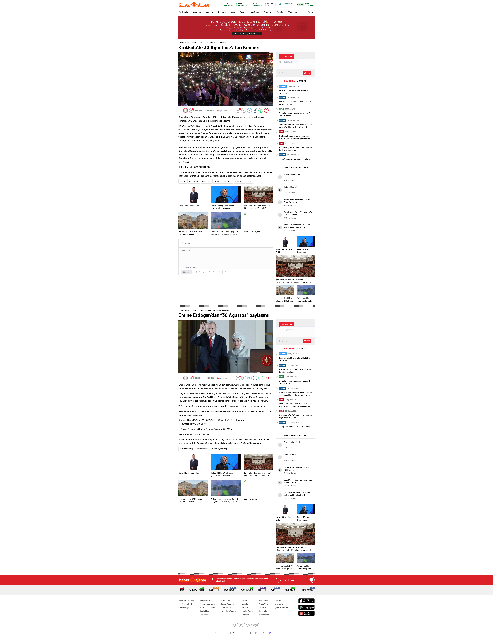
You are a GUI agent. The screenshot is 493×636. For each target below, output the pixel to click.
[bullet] (213, 272)
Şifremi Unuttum (282, 607)
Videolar (268, 12)
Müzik (217, 181)
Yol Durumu (290, 589)
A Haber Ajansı (183, 42)
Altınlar (245, 600)
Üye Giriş (278, 600)
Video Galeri (264, 604)
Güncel (182, 181)
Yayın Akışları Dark (207, 604)
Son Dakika (183, 12)
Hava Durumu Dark (186, 600)
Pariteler (275, 589)
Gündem (209, 12)
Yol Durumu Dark (185, 604)
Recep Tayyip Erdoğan (220, 449)
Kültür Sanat (193, 181)
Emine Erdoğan (202, 449)
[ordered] (209, 272)
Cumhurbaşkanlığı (186, 449)
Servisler (197, 12)
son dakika (239, 181)
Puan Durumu (247, 589)
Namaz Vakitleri (196, 589)
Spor (233, 12)
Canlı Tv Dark (205, 600)
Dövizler (245, 604)
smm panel (204, 614)
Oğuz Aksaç (227, 181)
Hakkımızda (219, 633)
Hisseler (262, 589)
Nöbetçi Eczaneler (207, 607)
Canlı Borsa (225, 600)
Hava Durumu (230, 589)
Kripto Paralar (307, 589)
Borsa (181, 589)
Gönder (186, 272)
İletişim (227, 633)
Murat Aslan (206, 181)
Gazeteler (292, 12)
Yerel (249, 181)
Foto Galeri (254, 12)
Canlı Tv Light (184, 607)
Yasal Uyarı (274, 633)
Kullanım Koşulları (262, 633)
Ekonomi (222, 12)
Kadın (242, 12)
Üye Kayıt (279, 604)
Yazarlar (280, 12)
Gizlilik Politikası (237, 633)
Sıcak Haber (264, 614)
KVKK (253, 633)
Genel (194, 42)
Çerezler (247, 633)
